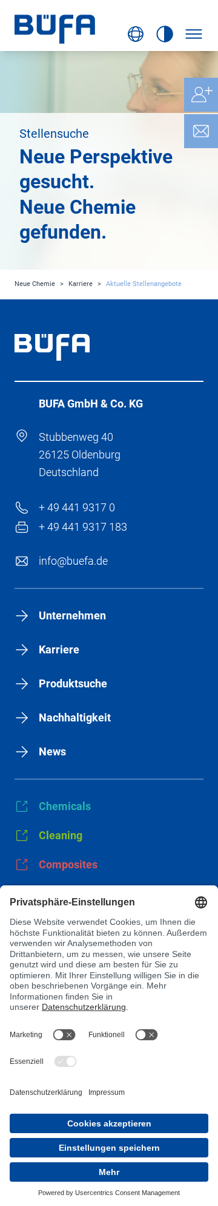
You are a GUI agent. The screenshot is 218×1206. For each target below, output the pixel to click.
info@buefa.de (73, 560)
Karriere (80, 284)
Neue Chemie (35, 284)
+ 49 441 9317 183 (83, 526)
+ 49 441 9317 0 (77, 507)
